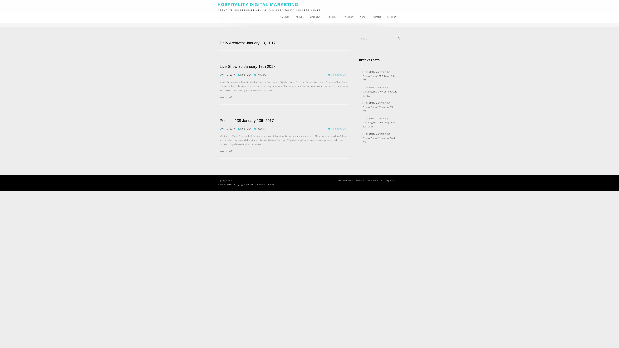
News (362, 16)
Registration (391, 180)
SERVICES (285, 16)
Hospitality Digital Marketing (242, 184)
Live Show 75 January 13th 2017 (247, 66)
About (299, 16)
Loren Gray (245, 74)
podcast (261, 128)
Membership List (375, 180)
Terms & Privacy (345, 180)
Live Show (315, 16)
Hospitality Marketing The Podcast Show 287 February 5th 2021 (379, 76)
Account (360, 180)
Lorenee (270, 184)
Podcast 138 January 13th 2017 (247, 121)
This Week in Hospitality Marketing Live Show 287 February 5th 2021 (380, 91)
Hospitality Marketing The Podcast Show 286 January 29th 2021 (378, 107)
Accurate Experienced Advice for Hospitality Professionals (269, 10)
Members (392, 16)
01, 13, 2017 (228, 74)
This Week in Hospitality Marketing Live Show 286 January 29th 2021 (379, 122)
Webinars (349, 16)
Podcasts (332, 16)
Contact (377, 16)
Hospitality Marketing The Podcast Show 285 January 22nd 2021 (379, 138)
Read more (225, 97)
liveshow (261, 74)
